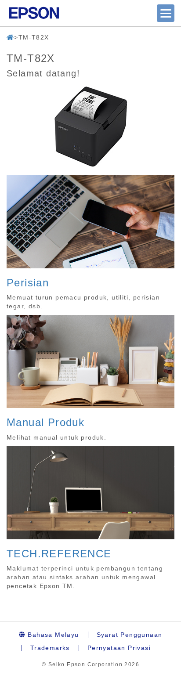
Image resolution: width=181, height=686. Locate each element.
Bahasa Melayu (52, 634)
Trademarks (50, 647)
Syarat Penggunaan (130, 634)
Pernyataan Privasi (119, 647)
